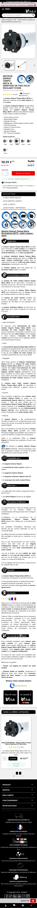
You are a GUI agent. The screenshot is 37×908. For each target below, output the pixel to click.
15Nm (11, 144)
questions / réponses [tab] (14, 208)
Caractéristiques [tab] (12, 198)
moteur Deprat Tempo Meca (15, 98)
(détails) (30, 5)
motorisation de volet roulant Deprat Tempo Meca (18, 327)
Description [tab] (9, 194)
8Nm (5, 144)
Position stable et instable (13, 671)
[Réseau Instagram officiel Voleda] (24, 896)
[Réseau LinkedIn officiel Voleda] (15, 896)
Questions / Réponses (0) (24, 94)
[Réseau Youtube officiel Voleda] (19, 896)
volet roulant (26, 100)
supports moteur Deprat (14, 473)
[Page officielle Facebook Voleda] (6, 896)
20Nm (17, 144)
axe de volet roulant (22, 555)
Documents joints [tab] (12, 201)
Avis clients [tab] (9, 204)
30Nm (23, 144)
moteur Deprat (9, 576)
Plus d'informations (12, 187)
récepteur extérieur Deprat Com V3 (17, 476)
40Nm (29, 144)
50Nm (5, 153)
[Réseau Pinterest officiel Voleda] (28, 896)
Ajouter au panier (23, 173)
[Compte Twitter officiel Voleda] (11, 896)
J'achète (13, 758)
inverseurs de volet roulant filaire (17, 480)
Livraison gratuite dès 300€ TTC (18, 1)
